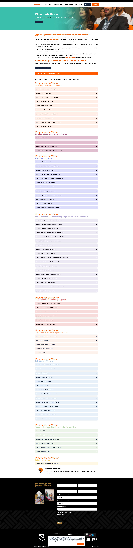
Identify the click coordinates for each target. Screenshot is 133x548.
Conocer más (39, 22)
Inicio (46, 4)
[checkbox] (77, 517)
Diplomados (95, 4)
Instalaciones (76, 1)
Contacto (97, 1)
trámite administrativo (70, 57)
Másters (87, 1)
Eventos (82, 1)
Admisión (50, 4)
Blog (76, 4)
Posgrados (87, 4)
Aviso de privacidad (95, 546)
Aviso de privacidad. (55, 541)
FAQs (92, 1)
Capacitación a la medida (69, 4)
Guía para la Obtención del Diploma (43, 67)
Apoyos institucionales (58, 4)
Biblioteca (80, 4)
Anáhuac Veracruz (69, 1)
